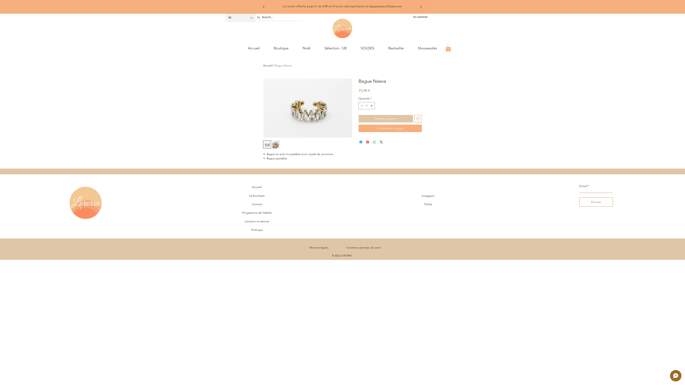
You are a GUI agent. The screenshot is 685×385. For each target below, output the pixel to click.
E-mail (583, 186)
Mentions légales (318, 247)
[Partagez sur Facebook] (361, 142)
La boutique (257, 195)
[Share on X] (381, 142)
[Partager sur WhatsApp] (374, 142)
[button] (448, 48)
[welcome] (337, 5)
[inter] (347, 5)
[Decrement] (361, 105)
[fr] (342, 5)
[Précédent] (263, 7)
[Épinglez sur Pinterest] (368, 142)
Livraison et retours (257, 221)
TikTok (428, 204)
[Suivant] (421, 7)
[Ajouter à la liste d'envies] (418, 118)
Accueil (268, 65)
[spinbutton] (366, 105)
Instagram (428, 195)
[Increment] (371, 105)
